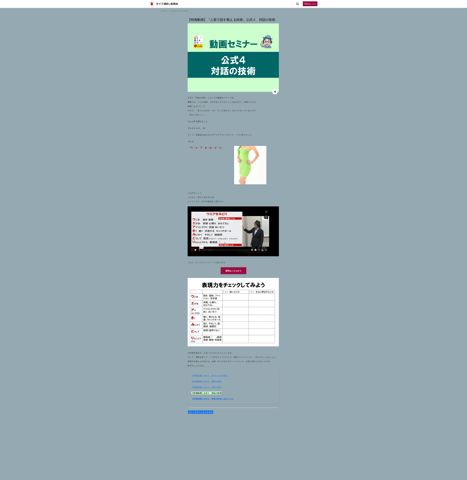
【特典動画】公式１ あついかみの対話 (209, 375)
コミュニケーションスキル (201, 412)
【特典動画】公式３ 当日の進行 (206, 387)
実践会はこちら (310, 4)
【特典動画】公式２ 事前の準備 (206, 381)
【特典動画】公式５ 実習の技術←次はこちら (212, 398)
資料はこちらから (233, 270)
